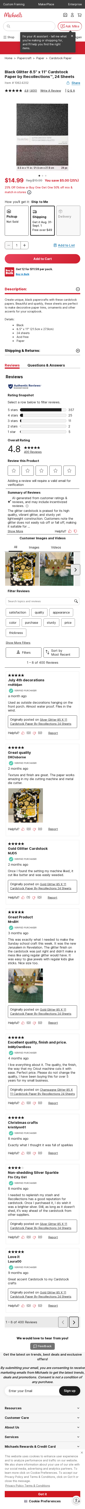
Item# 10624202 (17, 82)
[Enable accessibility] (76, 1500)
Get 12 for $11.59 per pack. (34, 269)
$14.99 (14, 180)
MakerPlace (46, 4)
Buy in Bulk (22, 274)
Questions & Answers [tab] (46, 365)
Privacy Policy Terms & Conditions (27, 1485)
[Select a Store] (65, 15)
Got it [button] (42, 1494)
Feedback (45, 1346)
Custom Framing (14, 4)
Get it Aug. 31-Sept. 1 (42, 223)
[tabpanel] (42, 849)
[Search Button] (8, 26)
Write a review (50, 90)
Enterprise (75, 4)
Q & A (71, 90)
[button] (43, 1501)
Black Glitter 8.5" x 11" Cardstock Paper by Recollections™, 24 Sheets (39, 74)
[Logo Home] (13, 15)
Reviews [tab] (12, 365)
